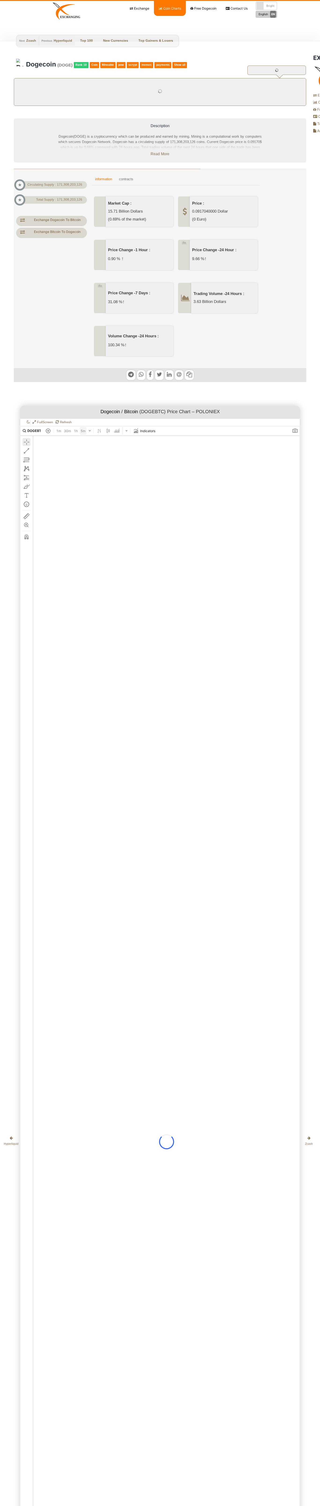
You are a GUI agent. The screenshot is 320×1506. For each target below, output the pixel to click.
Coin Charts (171, 8)
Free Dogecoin (204, 8)
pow (121, 65)
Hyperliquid (63, 41)
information (103, 179)
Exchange (141, 8)
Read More (160, 154)
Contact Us (239, 8)
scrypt (132, 65)
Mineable (108, 65)
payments (163, 65)
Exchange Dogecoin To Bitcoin (57, 220)
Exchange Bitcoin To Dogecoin (57, 232)
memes (146, 65)
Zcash (31, 41)
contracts (126, 179)
